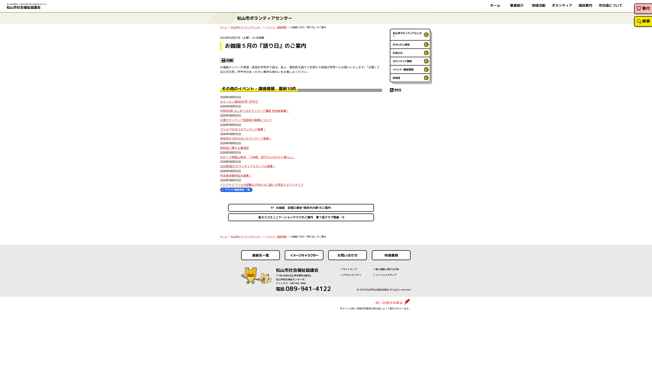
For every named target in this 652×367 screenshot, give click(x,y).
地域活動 (538, 5)
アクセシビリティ (352, 274)
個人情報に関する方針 (387, 269)
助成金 (396, 78)
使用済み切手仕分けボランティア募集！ (246, 138)
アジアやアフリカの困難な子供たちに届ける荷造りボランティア (261, 184)
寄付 (646, 8)
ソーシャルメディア (386, 274)
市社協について (610, 5)
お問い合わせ (347, 255)
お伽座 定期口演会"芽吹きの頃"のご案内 (303, 208)
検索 (646, 21)
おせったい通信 (401, 44)
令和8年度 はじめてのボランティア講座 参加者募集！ (254, 111)
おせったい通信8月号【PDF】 (239, 101)
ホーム (495, 5)
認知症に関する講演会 (234, 148)
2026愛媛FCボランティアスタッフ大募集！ (248, 166)
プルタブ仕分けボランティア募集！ (243, 129)
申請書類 (391, 255)
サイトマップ (350, 269)
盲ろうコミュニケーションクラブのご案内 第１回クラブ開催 (298, 217)
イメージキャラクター (304, 255)
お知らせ (397, 53)
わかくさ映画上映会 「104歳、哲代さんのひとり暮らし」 (257, 157)
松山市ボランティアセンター (246, 27)
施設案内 (585, 5)
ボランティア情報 (402, 61)
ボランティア (562, 5)
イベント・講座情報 (276, 27)
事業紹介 (517, 5)
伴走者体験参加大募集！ (236, 175)
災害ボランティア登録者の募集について (246, 120)
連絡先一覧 (260, 255)
